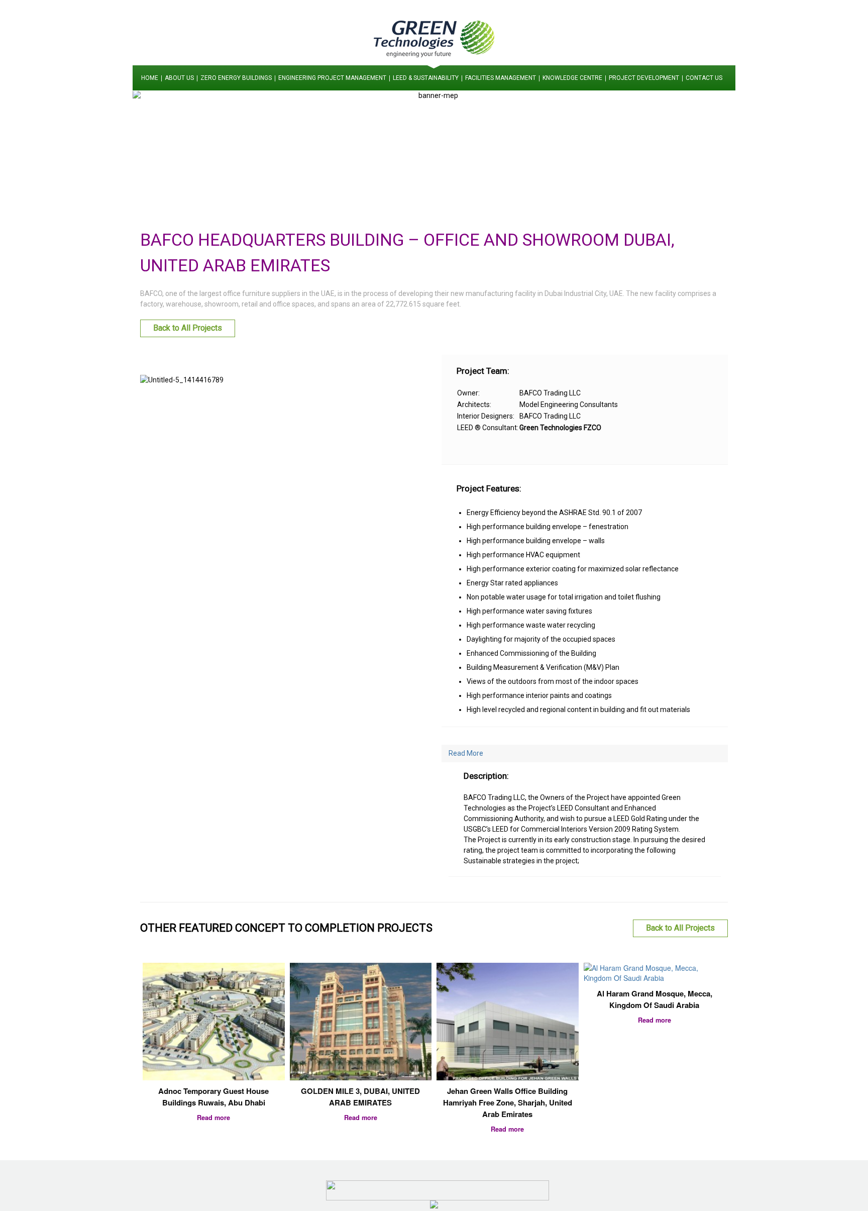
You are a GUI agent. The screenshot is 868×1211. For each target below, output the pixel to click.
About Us (179, 77)
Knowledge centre (572, 77)
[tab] (585, 753)
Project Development (644, 77)
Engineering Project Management (332, 77)
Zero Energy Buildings (236, 77)
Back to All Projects (187, 328)
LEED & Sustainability (426, 77)
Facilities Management (500, 77)
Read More (466, 753)
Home (149, 77)
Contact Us (704, 77)
